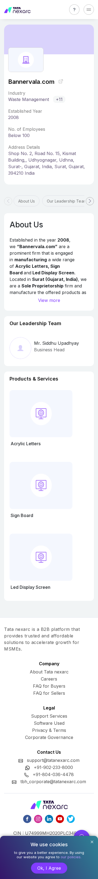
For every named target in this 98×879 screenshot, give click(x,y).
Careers (49, 679)
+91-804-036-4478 (53, 774)
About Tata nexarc (49, 672)
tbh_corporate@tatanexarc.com (53, 781)
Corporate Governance (49, 737)
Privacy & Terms (49, 730)
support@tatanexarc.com (53, 760)
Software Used (49, 723)
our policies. (71, 857)
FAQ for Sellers (49, 693)
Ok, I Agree (49, 868)
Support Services (49, 716)
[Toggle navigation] (89, 9)
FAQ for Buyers (49, 686)
